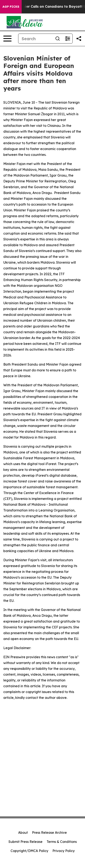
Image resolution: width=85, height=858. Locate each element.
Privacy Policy (63, 851)
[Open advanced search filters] (67, 38)
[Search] (58, 38)
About (23, 832)
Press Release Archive (49, 832)
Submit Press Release (25, 842)
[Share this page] (79, 38)
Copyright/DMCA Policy (29, 851)
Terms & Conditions (62, 842)
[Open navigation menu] (7, 38)
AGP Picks (10, 6)
